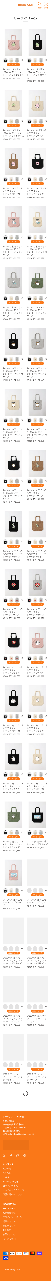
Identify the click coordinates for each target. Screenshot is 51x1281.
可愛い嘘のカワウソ (12, 1194)
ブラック (5, 60)
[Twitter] (4, 1155)
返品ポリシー (9, 1221)
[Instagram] (17, 1155)
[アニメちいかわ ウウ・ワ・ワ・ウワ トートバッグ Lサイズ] (13, 931)
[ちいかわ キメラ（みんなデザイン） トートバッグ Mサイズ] (13, 161)
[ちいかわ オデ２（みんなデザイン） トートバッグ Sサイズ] (37, 524)
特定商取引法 (9, 1213)
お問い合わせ (9, 1234)
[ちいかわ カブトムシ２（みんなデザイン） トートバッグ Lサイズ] (37, 280)
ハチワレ (7, 1173)
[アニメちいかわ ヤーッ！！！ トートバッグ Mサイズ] (13, 1047)
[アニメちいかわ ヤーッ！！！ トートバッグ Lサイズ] (37, 989)
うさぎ (6, 1177)
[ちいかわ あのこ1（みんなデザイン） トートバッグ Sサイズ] (13, 814)
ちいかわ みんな (10, 1181)
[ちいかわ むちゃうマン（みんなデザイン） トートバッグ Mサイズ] (37, 219)
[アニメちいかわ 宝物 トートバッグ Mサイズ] (13, 872)
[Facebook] (11, 1155)
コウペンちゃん (10, 1186)
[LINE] (24, 1155)
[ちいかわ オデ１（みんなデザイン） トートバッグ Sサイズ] (13, 640)
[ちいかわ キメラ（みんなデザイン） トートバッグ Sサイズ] (37, 161)
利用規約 (7, 1230)
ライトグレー (17, 60)
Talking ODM (14, 1269)
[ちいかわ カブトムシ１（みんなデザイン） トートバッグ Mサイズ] (37, 402)
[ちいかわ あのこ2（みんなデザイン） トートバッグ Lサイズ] (37, 640)
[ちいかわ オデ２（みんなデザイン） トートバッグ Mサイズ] (13, 524)
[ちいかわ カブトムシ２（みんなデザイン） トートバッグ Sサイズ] (37, 341)
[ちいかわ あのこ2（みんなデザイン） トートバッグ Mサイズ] (13, 698)
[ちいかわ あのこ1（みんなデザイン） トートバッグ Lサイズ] (13, 756)
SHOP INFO (9, 1208)
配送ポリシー (9, 1226)
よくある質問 (9, 1238)
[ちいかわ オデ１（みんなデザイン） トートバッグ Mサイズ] (37, 582)
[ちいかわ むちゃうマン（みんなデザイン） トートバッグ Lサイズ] (13, 219)
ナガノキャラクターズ (13, 1190)
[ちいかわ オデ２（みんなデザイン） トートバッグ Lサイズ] (37, 463)
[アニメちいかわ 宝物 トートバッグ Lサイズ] (37, 814)
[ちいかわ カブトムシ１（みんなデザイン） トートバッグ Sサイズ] (13, 463)
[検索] (39, 5)
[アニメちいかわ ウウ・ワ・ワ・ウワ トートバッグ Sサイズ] (13, 989)
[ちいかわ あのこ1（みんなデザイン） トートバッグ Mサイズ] (37, 756)
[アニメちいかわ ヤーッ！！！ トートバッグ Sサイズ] (37, 1047)
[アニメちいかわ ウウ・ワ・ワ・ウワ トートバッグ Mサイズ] (37, 931)
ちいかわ (7, 1168)
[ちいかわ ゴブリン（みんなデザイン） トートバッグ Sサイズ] (13, 103)
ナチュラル (11, 60)
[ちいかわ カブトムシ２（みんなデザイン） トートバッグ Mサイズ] (13, 341)
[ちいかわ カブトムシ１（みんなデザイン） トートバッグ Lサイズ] (13, 402)
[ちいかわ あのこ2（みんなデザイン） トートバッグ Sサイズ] (37, 698)
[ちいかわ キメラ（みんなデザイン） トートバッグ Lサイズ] (37, 103)
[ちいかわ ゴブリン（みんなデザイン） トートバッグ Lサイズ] (13, 42)
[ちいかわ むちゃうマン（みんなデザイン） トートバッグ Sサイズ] (13, 280)
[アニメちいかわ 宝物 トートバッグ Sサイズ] (37, 872)
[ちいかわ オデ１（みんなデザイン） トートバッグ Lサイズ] (13, 582)
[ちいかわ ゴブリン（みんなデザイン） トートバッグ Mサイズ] (37, 42)
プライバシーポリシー (13, 1217)
